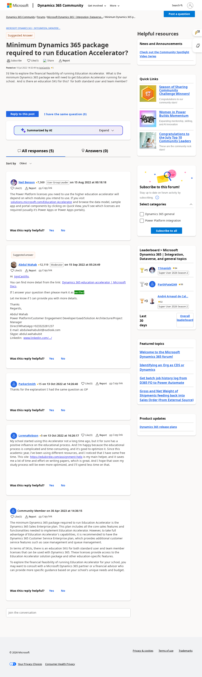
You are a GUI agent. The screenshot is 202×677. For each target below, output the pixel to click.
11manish (164, 268)
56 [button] (182, 284)
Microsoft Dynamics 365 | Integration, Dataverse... (75, 17)
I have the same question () (65, 114)
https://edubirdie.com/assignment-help (56, 457)
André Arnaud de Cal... (173, 296)
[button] (177, 5)
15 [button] (40, 384)
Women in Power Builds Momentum (174, 113)
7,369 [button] (41, 182)
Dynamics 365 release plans (158, 427)
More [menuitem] (113, 5)
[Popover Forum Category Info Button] (157, 197)
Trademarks (186, 650)
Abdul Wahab (28, 264)
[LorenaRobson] (14, 436)
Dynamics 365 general (160, 214)
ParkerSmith (27, 384)
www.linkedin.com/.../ (37, 338)
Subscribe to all (166, 231)
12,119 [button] (44, 264)
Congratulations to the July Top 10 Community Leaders (175, 137)
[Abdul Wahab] (14, 265)
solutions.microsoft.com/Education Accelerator (41, 202)
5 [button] (53, 67)
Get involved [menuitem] (95, 5)
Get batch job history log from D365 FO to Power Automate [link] (163, 380)
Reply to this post (22, 114)
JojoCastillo (44, 67)
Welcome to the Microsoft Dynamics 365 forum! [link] (160, 354)
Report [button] (66, 60)
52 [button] (161, 301)
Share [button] (50, 60)
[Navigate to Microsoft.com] (17, 5)
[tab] (35, 152)
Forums (41, 17)
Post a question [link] (179, 14)
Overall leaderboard (185, 318)
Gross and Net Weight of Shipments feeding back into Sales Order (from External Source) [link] (167, 395)
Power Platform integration (163, 220)
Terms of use (166, 650)
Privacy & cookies (143, 650)
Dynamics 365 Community (60, 5)
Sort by (11, 163)
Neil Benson (27, 182)
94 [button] (176, 268)
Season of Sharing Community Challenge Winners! (174, 90)
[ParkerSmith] (14, 384)
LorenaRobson (28, 435)
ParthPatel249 (167, 284)
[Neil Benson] (14, 182)
